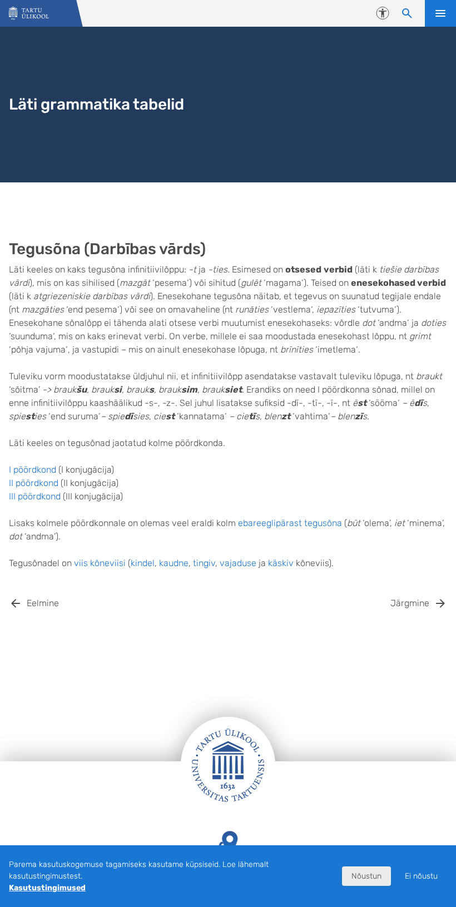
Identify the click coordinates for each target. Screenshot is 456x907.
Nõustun (366, 876)
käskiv (281, 563)
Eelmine (43, 603)
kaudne (174, 563)
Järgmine (409, 603)
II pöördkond (33, 483)
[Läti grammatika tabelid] (29, 14)
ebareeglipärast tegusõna (290, 523)
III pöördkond (35, 496)
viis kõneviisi (100, 563)
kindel (143, 563)
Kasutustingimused (47, 888)
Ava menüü (440, 13)
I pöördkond (32, 469)
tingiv (204, 563)
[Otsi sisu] (407, 13)
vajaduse (238, 563)
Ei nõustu (421, 876)
